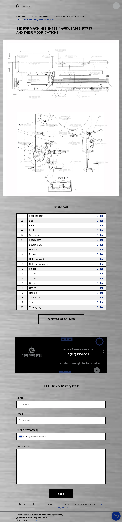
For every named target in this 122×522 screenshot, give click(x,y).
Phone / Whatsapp (27, 430)
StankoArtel (22, 16)
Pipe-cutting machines (41, 16)
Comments (23, 446)
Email (19, 413)
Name (19, 397)
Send (61, 493)
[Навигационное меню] (116, 6)
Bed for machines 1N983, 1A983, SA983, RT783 (35, 20)
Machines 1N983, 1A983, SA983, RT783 (69, 16)
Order (100, 215)
